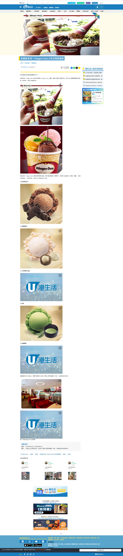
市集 (55, 538)
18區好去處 (85, 11)
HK (27, 3)
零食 (69, 454)
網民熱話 (50, 544)
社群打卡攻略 (81, 3)
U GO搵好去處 (72, 3)
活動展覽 (50, 538)
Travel (32, 3)
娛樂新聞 (51, 7)
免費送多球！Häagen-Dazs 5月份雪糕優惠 (50, 454)
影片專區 (71, 11)
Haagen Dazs (24, 454)
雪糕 (37, 454)
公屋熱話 (45, 7)
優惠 (32, 454)
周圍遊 (78, 11)
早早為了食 (25, 67)
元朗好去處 (79, 538)
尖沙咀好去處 (63, 538)
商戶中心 (88, 3)
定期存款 (57, 7)
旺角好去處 (93, 538)
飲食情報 (27, 63)
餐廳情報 (33, 63)
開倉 (58, 538)
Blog (48, 3)
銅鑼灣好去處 (72, 538)
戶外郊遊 (56, 539)
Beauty (42, 3)
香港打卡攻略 (94, 11)
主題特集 (102, 11)
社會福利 (61, 539)
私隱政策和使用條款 (40, 549)
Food (37, 3)
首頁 (21, 63)
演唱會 (22, 11)
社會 (98, 538)
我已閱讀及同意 (100, 550)
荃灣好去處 (86, 538)
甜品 (64, 454)
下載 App (95, 3)
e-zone (53, 3)
